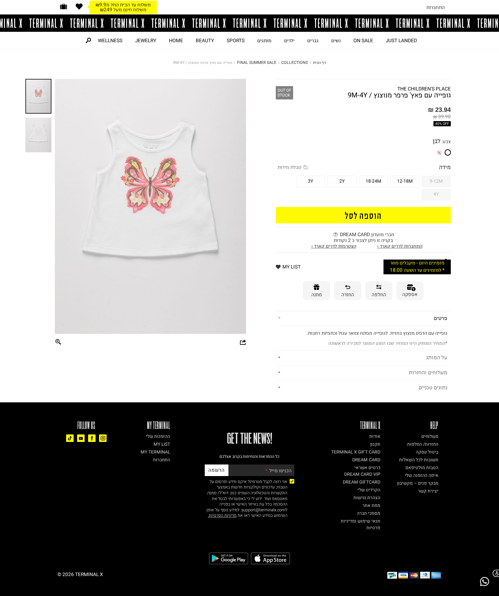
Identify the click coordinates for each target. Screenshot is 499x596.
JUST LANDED (401, 40)
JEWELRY (145, 40)
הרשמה (216, 470)
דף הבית (319, 62)
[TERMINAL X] (249, 23)
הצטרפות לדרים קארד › (333, 246)
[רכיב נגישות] (494, 573)
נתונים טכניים (433, 387)
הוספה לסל (363, 215)
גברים (313, 40)
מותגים (264, 40)
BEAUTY (205, 40)
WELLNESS (110, 40)
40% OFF (442, 124)
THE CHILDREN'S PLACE (424, 88)
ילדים (289, 40)
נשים (336, 40)
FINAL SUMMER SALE (256, 62)
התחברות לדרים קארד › (399, 246)
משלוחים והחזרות (428, 372)
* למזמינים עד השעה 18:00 (123, 9)
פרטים (440, 318)
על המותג (436, 357)
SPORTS (236, 40)
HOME (176, 40)
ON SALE (363, 40)
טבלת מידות (289, 167)
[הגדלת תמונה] (58, 342)
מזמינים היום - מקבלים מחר (123, 5)
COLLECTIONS (294, 62)
